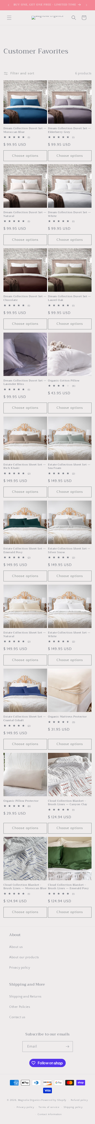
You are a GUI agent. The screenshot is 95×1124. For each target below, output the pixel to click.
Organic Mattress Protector (67, 717)
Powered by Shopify (53, 1100)
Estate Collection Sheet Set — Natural (24, 634)
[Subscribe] (67, 1046)
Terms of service (49, 1107)
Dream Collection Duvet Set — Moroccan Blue (25, 130)
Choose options (25, 156)
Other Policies (19, 1007)
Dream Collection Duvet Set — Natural (25, 214)
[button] (9, 18)
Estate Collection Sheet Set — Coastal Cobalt (24, 718)
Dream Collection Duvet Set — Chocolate (25, 298)
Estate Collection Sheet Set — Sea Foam (69, 466)
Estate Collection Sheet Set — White (69, 634)
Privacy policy (19, 968)
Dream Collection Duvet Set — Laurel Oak (69, 298)
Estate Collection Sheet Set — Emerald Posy (24, 550)
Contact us (17, 1017)
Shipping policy (73, 1107)
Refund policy (79, 1100)
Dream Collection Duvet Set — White (69, 214)
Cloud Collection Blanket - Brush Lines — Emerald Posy (68, 886)
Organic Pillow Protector (21, 801)
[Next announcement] (86, 5)
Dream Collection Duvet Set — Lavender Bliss (25, 382)
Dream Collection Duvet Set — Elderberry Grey (69, 130)
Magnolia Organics (29, 1100)
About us (16, 947)
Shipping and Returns (25, 996)
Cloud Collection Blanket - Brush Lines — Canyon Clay (67, 802)
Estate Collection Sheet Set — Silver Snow (69, 550)
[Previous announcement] (8, 5)
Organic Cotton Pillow (64, 381)
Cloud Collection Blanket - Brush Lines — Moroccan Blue (24, 886)
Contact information (50, 1114)
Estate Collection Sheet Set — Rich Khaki (24, 466)
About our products (24, 957)
